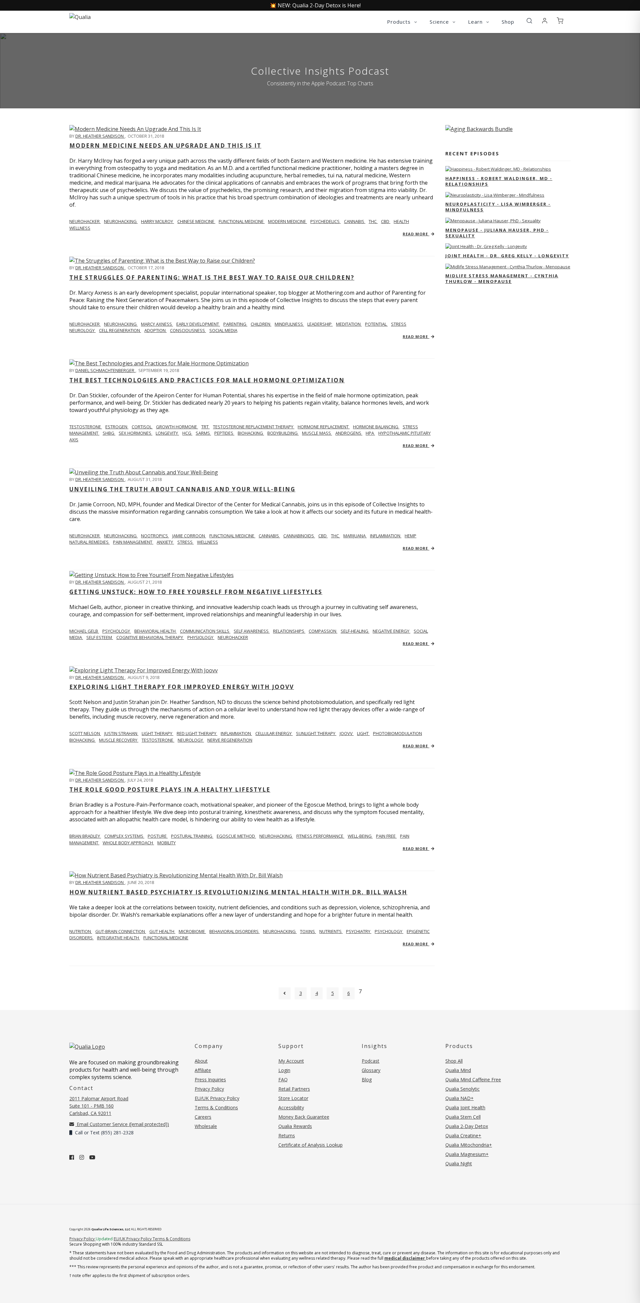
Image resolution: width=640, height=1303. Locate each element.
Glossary (371, 1070)
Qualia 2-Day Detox (466, 1126)
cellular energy (274, 733)
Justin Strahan (121, 733)
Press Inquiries (210, 1079)
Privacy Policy (209, 1089)
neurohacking (121, 221)
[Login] (544, 21)
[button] (529, 21)
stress (398, 324)
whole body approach (128, 843)
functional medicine (242, 221)
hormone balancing (376, 427)
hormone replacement (324, 427)
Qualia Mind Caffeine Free (473, 1079)
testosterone (158, 740)
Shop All (454, 1061)
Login (284, 1070)
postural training (192, 836)
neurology (82, 330)
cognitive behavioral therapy (150, 637)
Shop (508, 21)
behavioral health (155, 631)
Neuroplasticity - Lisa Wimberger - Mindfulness (498, 207)
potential (376, 324)
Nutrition (80, 931)
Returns (286, 1135)
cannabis (354, 221)
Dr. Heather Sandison (100, 136)
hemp (410, 536)
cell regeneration (120, 330)
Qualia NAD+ (459, 1098)
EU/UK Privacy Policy (217, 1098)
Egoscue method (236, 836)
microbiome (192, 931)
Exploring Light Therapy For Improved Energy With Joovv (181, 687)
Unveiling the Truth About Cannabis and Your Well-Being (182, 489)
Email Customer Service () (122, 1124)
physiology (200, 637)
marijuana (355, 536)
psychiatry (358, 931)
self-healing (355, 631)
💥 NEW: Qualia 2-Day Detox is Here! (315, 5)
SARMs (203, 433)
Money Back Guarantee (303, 1117)
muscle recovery (118, 740)
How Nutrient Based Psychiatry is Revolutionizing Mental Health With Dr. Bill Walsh (238, 892)
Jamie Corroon (189, 536)
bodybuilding (283, 433)
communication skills (205, 631)
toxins (308, 931)
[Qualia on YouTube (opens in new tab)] (92, 1157)
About (201, 1061)
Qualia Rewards (295, 1126)
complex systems (124, 836)
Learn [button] (476, 21)
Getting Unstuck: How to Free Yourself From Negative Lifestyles (195, 592)
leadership (320, 324)
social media (223, 330)
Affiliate (203, 1070)
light (363, 733)
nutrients (331, 931)
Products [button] (399, 21)
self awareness (252, 631)
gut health (162, 931)
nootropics (155, 536)
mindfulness (289, 324)
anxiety (165, 542)
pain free (386, 836)
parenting (235, 324)
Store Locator (293, 1098)
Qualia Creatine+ (463, 1135)
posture (158, 836)
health (401, 221)
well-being (360, 836)
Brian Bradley (85, 836)
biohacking (251, 433)
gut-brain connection (120, 931)
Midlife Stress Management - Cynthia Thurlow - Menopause (501, 278)
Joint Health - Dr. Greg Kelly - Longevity (507, 256)
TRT (205, 427)
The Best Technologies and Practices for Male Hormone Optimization (207, 380)
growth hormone (177, 427)
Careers (203, 1117)
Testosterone (85, 427)
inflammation (385, 536)
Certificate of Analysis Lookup (310, 1145)
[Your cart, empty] (560, 21)
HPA (370, 433)
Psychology (116, 631)
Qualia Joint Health (465, 1107)
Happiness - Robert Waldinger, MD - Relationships (498, 181)
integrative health (118, 938)
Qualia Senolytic (462, 1089)
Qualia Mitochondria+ (468, 1145)
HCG (187, 433)
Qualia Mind (458, 1070)
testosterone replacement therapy (253, 427)
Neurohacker (85, 221)
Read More (416, 233)
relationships (289, 631)
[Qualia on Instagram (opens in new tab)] (81, 1157)
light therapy (157, 733)
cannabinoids (299, 536)
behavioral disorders (234, 931)
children (261, 324)
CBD (385, 221)
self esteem (99, 637)
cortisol (142, 427)
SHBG (109, 433)
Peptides (224, 433)
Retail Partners (294, 1089)
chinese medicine (196, 221)
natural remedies (89, 542)
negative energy (391, 631)
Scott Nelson (85, 733)
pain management (133, 542)
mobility (166, 843)
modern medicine (287, 221)
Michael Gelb (84, 631)
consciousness (188, 330)
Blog (367, 1079)
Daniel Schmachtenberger (105, 370)
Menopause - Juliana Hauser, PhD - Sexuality (497, 233)
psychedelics (325, 221)
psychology (389, 931)
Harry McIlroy (157, 221)
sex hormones (135, 433)
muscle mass (317, 433)
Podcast (370, 1061)
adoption (155, 330)
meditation (349, 324)
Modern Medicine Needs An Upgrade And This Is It (165, 145)
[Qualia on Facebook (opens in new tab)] (71, 1157)
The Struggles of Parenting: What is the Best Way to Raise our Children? (211, 277)
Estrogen (116, 427)
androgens (348, 433)
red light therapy (197, 733)
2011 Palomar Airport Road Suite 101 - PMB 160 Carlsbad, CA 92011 (98, 1105)
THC (373, 221)
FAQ (283, 1079)
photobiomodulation (397, 733)
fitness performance (320, 836)
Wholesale (206, 1126)
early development (198, 324)
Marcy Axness (157, 324)
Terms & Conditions (216, 1107)
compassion (323, 631)
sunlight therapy (316, 733)
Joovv (347, 733)
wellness (79, 228)
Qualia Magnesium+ (467, 1154)
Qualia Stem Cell (463, 1117)
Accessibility (291, 1107)
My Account (291, 1061)
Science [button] (440, 21)
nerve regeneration (229, 740)
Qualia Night (458, 1163)
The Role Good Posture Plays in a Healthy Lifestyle (169, 789)
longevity (167, 433)
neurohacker (233, 637)
